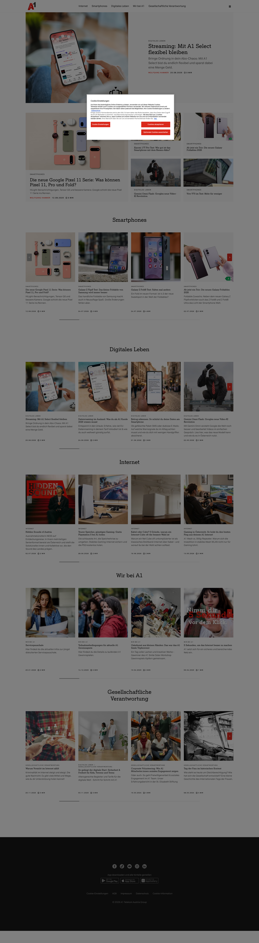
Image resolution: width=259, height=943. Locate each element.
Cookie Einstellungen (100, 124)
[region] (130, 117)
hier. (155, 118)
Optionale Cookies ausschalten (156, 132)
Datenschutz (95, 111)
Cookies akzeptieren (156, 124)
